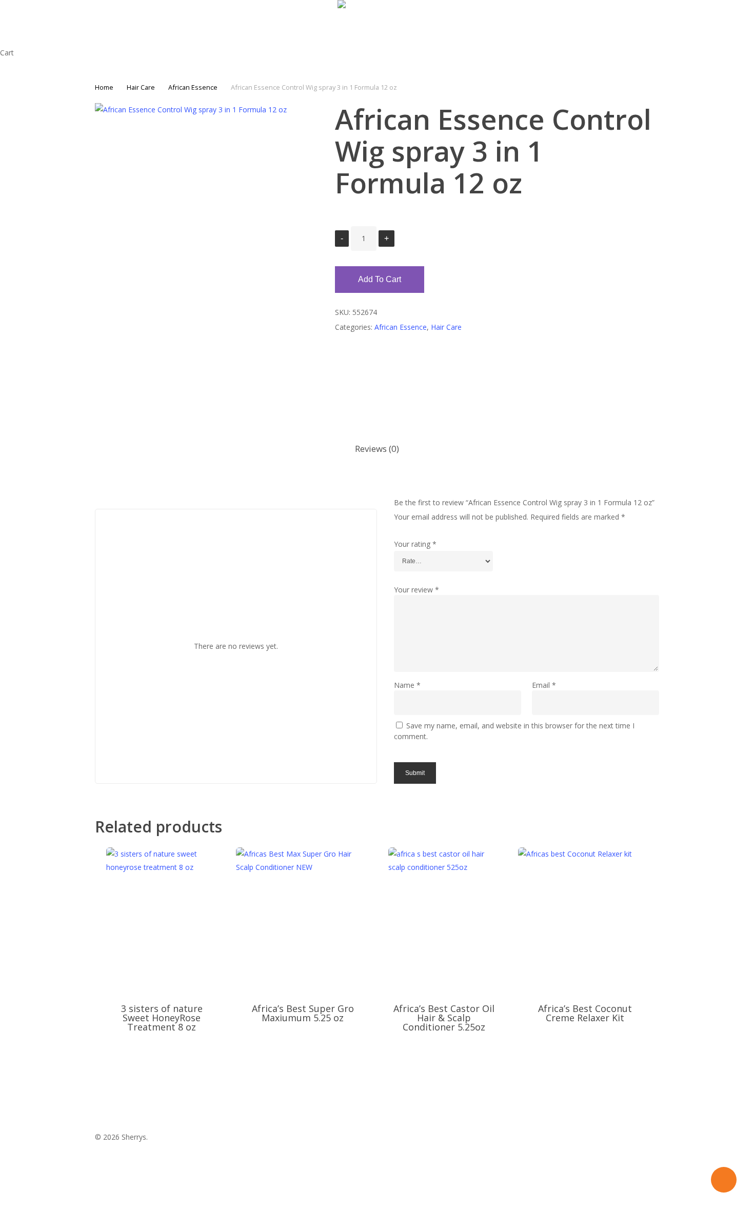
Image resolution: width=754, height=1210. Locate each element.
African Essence (192, 87)
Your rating (415, 544)
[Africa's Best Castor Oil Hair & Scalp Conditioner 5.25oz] (443, 919)
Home (104, 87)
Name (407, 685)
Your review (416, 589)
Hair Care (141, 87)
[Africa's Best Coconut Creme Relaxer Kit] (584, 919)
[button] (377, 1203)
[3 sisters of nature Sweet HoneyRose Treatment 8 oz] (161, 919)
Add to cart (379, 279)
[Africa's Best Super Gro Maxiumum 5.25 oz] (302, 919)
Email (544, 685)
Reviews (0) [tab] (377, 448)
